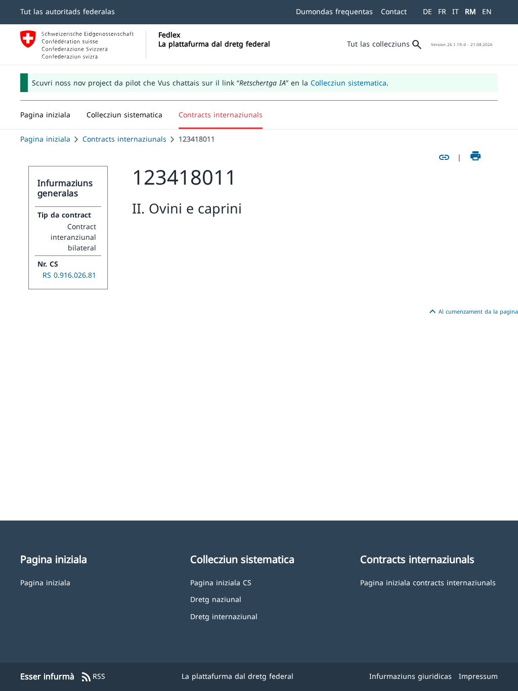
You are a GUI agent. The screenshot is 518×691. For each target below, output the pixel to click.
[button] (124, 115)
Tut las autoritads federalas (67, 11)
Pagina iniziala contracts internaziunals (428, 582)
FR (442, 11)
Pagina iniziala (45, 139)
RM (470, 11)
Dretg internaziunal (223, 616)
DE (427, 11)
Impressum (478, 676)
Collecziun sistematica (348, 83)
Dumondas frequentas (334, 11)
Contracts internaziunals (124, 139)
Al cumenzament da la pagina (472, 312)
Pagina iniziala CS (220, 582)
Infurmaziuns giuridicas (410, 676)
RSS (92, 677)
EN (487, 11)
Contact (394, 11)
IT (455, 11)
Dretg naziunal (215, 598)
